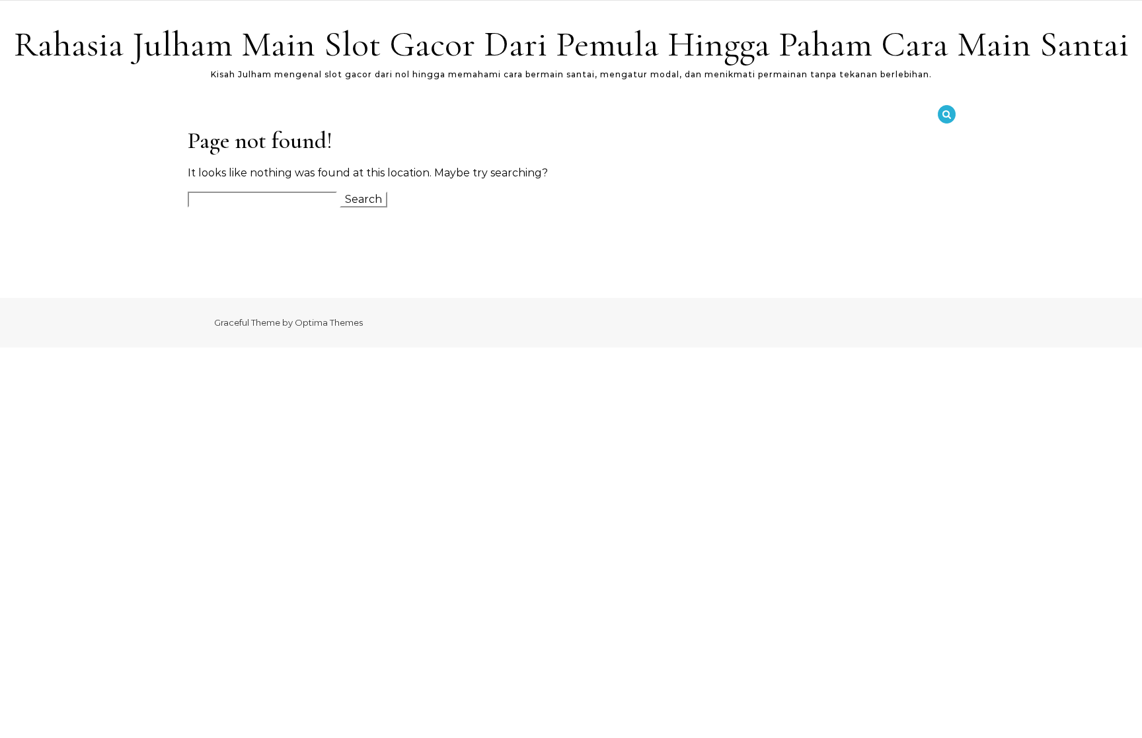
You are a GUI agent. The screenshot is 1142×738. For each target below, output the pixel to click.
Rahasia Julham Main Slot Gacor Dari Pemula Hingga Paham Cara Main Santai (571, 43)
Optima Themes (329, 322)
